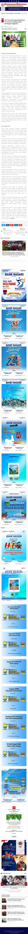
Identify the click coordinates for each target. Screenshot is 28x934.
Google (17, 932)
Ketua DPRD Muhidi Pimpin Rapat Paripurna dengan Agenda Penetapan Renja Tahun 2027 (16, 900)
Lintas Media (7, 931)
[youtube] (19, 1)
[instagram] (14, 1)
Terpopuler (6, 873)
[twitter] (12, 1)
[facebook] (9, 1)
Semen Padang (9, 222)
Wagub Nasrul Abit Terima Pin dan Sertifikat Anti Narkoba (14, 887)
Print (10, 28)
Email (15, 28)
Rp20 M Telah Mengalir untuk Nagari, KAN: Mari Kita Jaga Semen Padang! (16, 907)
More (25, 873)
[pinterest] (16, 1)
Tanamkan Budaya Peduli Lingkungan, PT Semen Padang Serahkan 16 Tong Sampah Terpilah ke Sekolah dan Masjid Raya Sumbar (14, 253)
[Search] (26, 9)
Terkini (5, 895)
